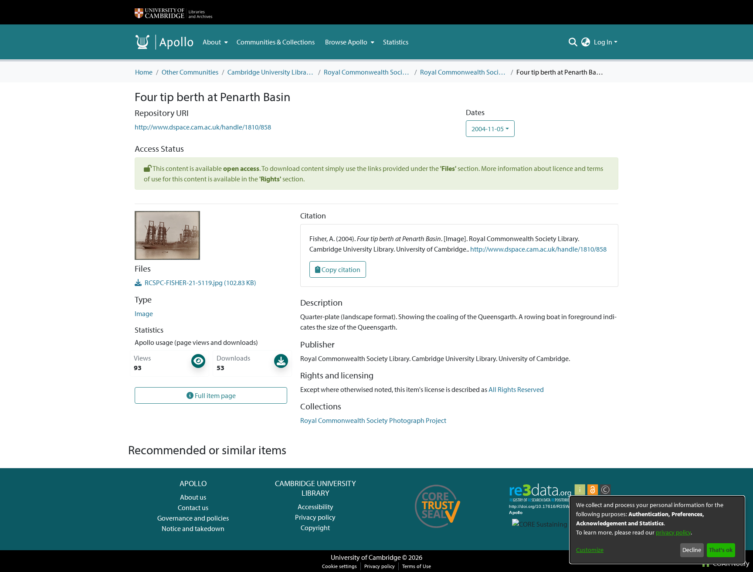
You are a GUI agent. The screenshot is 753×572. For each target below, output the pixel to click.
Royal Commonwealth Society (367, 72)
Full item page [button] (214, 395)
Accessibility (315, 506)
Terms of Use (416, 566)
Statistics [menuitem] (395, 41)
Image (144, 313)
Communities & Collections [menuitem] (276, 41)
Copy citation (340, 269)
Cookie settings (339, 566)
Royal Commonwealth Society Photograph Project (463, 72)
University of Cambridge (366, 557)
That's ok (721, 550)
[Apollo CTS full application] (437, 531)
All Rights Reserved (516, 389)
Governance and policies (193, 518)
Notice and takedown (193, 528)
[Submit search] (573, 42)
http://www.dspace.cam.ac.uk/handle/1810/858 (203, 127)
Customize (590, 550)
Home (144, 72)
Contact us (193, 507)
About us (193, 497)
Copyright (315, 527)
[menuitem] (214, 41)
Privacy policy (315, 517)
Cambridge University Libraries (271, 72)
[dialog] (657, 529)
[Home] (173, 12)
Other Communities (190, 72)
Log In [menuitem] (603, 41)
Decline (691, 550)
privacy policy (673, 532)
